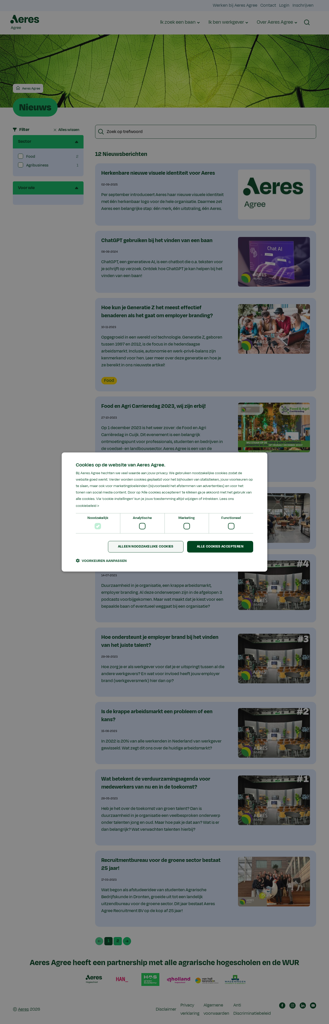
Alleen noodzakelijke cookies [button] (145, 546)
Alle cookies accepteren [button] (220, 546)
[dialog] (164, 511)
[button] (101, 561)
